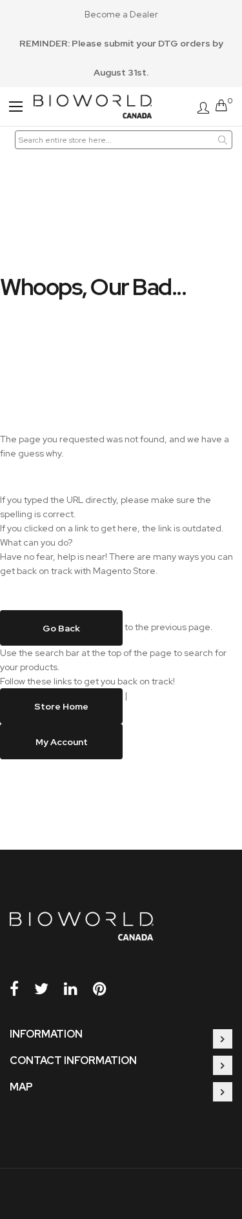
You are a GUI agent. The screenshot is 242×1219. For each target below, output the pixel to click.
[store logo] (92, 106)
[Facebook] (21, 988)
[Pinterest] (106, 988)
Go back (61, 627)
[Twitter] (48, 988)
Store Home (61, 706)
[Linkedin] (77, 988)
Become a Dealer (121, 14)
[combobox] (124, 139)
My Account (61, 741)
